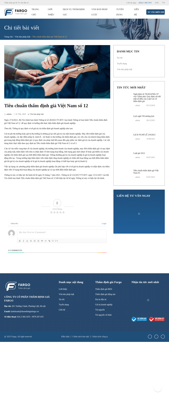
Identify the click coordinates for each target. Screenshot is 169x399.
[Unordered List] (38, 240)
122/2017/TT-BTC (80, 175)
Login (103, 223)
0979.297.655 (38, 317)
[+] (56, 241)
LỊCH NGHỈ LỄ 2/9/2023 (144, 135)
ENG (157, 3)
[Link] (49, 240)
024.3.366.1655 (23, 317)
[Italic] (23, 240)
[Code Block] (46, 240)
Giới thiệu (51, 12)
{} (53, 241)
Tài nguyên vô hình (103, 315)
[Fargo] (15, 12)
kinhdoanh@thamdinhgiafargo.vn (25, 311)
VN (163, 3)
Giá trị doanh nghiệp (103, 304)
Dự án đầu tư (100, 299)
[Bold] (20, 240)
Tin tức (120, 58)
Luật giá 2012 (139, 153)
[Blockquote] (42, 240)
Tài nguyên (100, 310)
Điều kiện (65, 337)
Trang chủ (35, 12)
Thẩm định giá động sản (105, 294)
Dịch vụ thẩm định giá (74, 12)
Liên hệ (136, 12)
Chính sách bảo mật (80, 337)
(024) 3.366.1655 (145, 3)
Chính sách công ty (100, 337)
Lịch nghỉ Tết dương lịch (143, 116)
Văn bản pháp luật (99, 12)
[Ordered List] (34, 240)
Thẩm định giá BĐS (103, 289)
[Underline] (27, 240)
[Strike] (31, 240)
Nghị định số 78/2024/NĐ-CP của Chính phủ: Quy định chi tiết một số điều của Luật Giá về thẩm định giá (147, 97)
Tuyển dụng (120, 12)
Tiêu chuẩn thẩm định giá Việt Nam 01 (145, 171)
